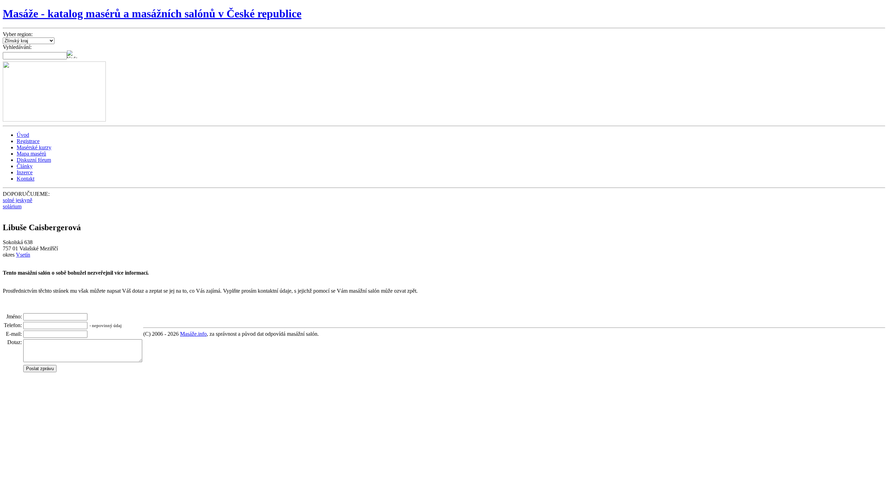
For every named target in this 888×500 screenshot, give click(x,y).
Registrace (28, 141)
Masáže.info (193, 334)
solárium (12, 206)
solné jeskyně (17, 200)
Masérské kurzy (34, 147)
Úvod (23, 135)
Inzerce (25, 172)
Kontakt (25, 179)
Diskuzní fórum (34, 160)
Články (25, 166)
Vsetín (23, 255)
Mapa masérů (31, 154)
